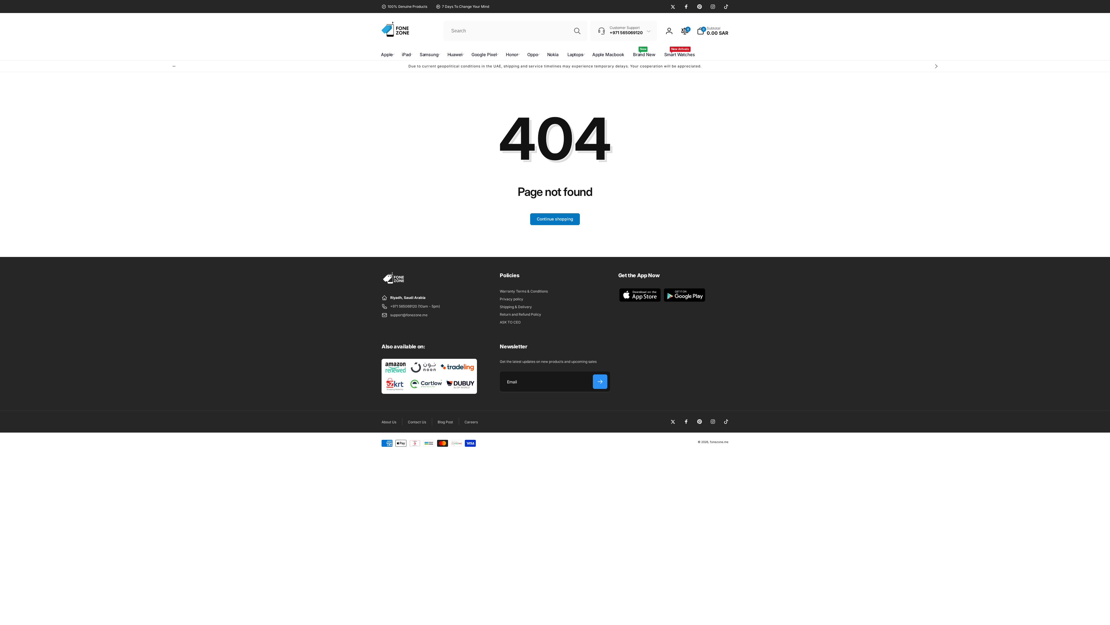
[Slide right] (936, 66)
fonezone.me (719, 442)
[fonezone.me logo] (394, 284)
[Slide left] (174, 66)
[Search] (577, 31)
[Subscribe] (600, 381)
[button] (712, 31)
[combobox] (515, 31)
